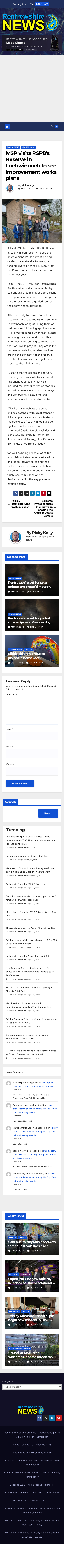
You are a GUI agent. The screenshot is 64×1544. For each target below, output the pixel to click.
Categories (7, 1381)
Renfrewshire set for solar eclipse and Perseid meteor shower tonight (29, 587)
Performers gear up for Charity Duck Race (27, 856)
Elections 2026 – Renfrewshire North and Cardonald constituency (32, 1462)
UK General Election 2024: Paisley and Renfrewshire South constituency (32, 1534)
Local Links (36, 1492)
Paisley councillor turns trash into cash (20, 504)
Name (9, 729)
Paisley (28, 650)
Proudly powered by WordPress (20, 1432)
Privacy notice (52, 1492)
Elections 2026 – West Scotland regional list (32, 1484)
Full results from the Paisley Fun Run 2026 (27, 956)
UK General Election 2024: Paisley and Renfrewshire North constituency (32, 1522)
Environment (13, 147)
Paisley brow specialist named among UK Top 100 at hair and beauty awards (35, 1109)
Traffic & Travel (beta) (40, 1500)
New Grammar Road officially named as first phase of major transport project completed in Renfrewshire (30, 972)
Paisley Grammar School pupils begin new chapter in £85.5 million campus (31, 1320)
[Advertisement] (32, 89)
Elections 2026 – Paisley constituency (32, 1452)
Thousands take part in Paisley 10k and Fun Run (30, 928)
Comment (11, 694)
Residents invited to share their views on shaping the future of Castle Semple (43, 508)
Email (9, 746)
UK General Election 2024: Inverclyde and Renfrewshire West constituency (32, 1510)
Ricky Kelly (28, 185)
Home (16, 1444)
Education (14, 1312)
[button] (52, 126)
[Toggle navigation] (30, 126)
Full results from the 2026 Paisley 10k (25, 884)
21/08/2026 (18, 1287)
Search (10, 802)
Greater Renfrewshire (19, 1349)
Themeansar (41, 1436)
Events (12, 1238)
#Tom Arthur (45, 188)
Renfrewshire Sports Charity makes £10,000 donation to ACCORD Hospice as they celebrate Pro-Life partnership (30, 840)
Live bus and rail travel (16, 1492)
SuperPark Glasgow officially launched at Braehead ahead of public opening (31, 1283)
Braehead (13, 1275)
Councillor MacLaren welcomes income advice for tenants (30, 1357)
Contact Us (27, 1444)
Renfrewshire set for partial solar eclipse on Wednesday (29, 620)
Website (10, 764)
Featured (25, 1275)
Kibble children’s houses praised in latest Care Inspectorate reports (26, 658)
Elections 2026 (43, 1444)
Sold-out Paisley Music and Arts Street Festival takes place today (32, 1246)
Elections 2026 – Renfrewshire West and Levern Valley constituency (32, 1474)
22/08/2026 (18, 1250)
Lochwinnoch (28, 147)
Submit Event (20, 1500)
